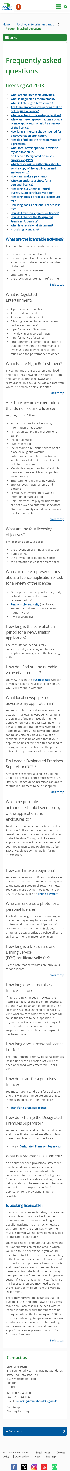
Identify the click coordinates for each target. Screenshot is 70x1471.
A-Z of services (14, 1431)
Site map (51, 1456)
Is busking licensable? (25, 229)
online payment (48, 893)
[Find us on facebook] (14, 1467)
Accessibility (22, 1456)
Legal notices (43, 1452)
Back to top (57, 284)
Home (6, 24)
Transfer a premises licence (29, 1107)
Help (37, 1456)
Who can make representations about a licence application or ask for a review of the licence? (36, 123)
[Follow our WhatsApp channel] (54, 1467)
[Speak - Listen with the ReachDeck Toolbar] (18, 7)
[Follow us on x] (24, 1467)
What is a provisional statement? (32, 225)
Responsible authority (25, 604)
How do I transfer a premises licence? (35, 213)
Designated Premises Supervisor (40, 1146)
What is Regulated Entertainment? (33, 99)
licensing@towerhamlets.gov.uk (36, 1401)
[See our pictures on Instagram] (34, 1467)
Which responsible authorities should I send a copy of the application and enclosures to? (36, 168)
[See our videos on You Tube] (44, 1467)
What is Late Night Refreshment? (32, 103)
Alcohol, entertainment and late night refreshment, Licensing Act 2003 (38, 24)
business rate (41, 680)
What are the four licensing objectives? (36, 115)
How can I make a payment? (29, 176)
